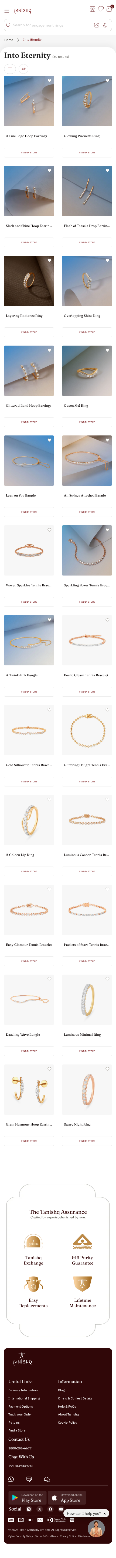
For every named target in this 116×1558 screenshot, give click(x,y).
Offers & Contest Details (75, 1398)
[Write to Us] (29, 1479)
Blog (61, 1390)
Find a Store (17, 1430)
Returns (14, 1422)
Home (8, 40)
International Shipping (24, 1398)
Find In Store (29, 152)
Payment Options (20, 1406)
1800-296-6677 (19, 1448)
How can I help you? (84, 1513)
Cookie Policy (67, 1422)
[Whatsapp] (11, 1479)
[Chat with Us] (47, 1479)
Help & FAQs (67, 1406)
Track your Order (20, 1414)
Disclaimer (84, 1536)
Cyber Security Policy (20, 1536)
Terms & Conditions (47, 1536)
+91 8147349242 (20, 1466)
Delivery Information (23, 1390)
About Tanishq (68, 1414)
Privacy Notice (68, 1536)
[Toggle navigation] (8, 11)
